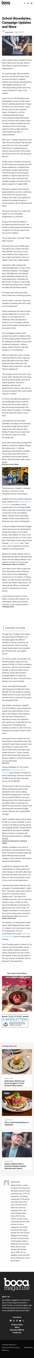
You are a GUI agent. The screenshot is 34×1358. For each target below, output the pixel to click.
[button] (31, 3)
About (17, 1327)
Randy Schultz (9, 32)
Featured (7, 1134)
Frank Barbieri (14, 543)
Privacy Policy (17, 1325)
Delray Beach (9, 1052)
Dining (7, 1093)
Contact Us (17, 1332)
